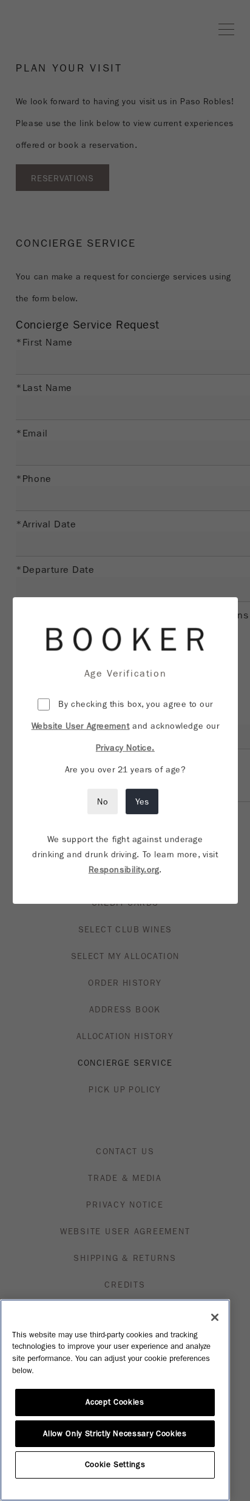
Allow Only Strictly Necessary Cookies (114, 1434)
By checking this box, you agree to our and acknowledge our (125, 725)
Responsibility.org (123, 869)
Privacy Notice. (124, 747)
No (102, 801)
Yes (141, 801)
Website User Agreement (80, 725)
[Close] (214, 1317)
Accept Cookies (115, 1402)
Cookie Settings (115, 1464)
